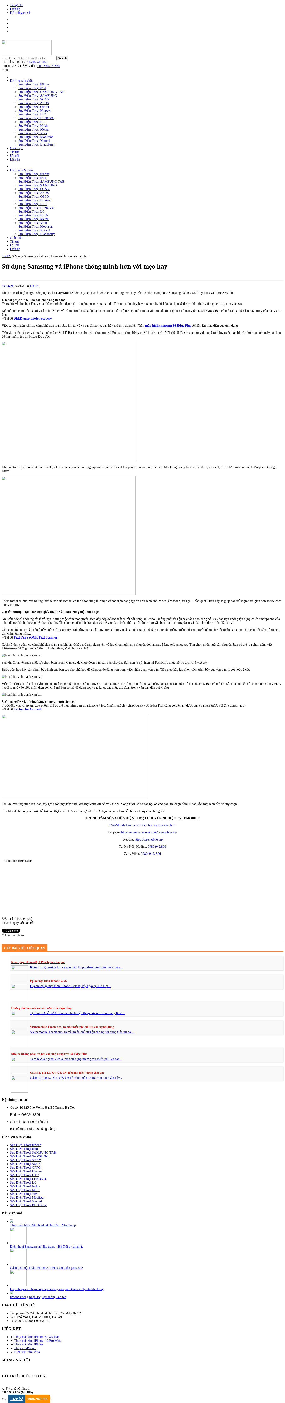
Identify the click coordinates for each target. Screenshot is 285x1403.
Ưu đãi (14, 155)
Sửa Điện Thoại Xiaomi (34, 140)
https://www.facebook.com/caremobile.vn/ (149, 832)
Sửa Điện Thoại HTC (32, 114)
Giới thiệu (16, 148)
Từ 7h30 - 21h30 (48, 66)
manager (8, 285)
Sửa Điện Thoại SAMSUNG (37, 95)
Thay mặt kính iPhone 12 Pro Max (37, 1340)
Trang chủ (16, 5)
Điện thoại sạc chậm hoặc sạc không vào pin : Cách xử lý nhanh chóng (57, 1289)
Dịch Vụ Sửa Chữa (27, 1352)
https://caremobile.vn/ (149, 839)
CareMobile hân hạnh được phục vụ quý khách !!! (143, 825)
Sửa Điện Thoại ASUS (33, 103)
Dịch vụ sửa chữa (21, 80)
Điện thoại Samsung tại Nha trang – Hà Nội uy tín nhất (46, 1246)
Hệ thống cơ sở (20, 12)
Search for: (9, 58)
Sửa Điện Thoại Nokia (33, 125)
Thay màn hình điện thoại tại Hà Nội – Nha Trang (43, 1225)
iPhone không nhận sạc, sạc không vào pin (38, 1297)
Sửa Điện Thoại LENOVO (36, 118)
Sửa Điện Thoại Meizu (33, 129)
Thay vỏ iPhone (25, 1348)
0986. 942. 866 (151, 853)
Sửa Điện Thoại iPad (32, 88)
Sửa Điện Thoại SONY (34, 99)
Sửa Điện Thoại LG (31, 122)
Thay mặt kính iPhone (28, 1344)
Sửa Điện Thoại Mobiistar (35, 137)
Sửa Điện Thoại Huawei (34, 110)
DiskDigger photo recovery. (33, 318)
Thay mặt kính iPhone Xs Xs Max (36, 1337)
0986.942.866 (38, 62)
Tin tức (14, 152)
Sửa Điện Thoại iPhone (33, 84)
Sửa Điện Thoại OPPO (33, 107)
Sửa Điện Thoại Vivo (32, 133)
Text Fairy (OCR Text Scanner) (36, 637)
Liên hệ (15, 9)
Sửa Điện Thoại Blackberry (36, 144)
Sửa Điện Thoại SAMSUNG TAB (41, 92)
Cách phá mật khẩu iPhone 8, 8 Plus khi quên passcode (46, 1268)
